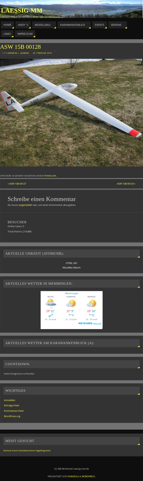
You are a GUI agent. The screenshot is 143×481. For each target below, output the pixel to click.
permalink (50, 175)
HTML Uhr (71, 263)
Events (15, 450)
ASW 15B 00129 (126, 183)
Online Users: (15, 226)
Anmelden (9, 400)
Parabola (73, 476)
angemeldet (25, 205)
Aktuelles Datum (71, 267)
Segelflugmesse (43, 450)
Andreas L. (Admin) (18, 53)
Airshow (7, 450)
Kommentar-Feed (13, 410)
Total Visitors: (15, 231)
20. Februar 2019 (42, 53)
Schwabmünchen (27, 450)
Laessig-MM (21, 10)
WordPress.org (12, 416)
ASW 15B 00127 (17, 183)
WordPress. (89, 476)
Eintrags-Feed (11, 405)
